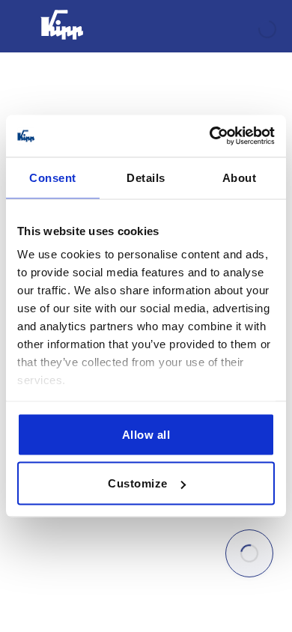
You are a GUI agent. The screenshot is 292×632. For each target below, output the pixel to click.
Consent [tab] (52, 177)
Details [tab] (146, 177)
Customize (138, 483)
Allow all (146, 434)
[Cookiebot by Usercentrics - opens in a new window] (210, 136)
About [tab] (239, 177)
